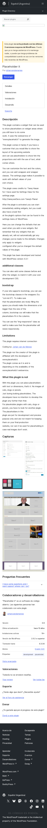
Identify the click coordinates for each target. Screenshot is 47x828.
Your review (7, 679)
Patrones (29, 743)
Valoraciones (10, 92)
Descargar (8, 77)
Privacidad (7, 743)
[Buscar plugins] (28, 19)
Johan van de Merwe (22, 347)
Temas (28, 735)
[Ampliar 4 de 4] (41, 494)
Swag (28, 764)
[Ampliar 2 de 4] (41, 443)
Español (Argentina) (16, 795)
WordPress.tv (9, 764)
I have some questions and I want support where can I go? (15, 585)
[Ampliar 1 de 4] (19, 443)
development (28, 654)
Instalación (10, 98)
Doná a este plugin (10, 715)
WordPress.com (10, 771)
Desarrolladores (9, 759)
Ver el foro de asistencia (13, 697)
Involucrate (30, 751)
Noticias (6, 735)
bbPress (7, 780)
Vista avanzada (9, 661)
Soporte (8, 111)
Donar (29, 759)
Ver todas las (39, 679)
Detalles (8, 86)
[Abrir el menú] (43, 3)
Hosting (5, 739)
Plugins (28, 739)
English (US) (40, 649)
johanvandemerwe (14, 70)
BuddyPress (9, 784)
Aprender (6, 751)
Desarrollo (9, 105)
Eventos (28, 755)
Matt (5, 776)
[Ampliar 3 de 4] (19, 482)
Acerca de (6, 730)
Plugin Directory (8, 11)
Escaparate (30, 730)
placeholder (39, 654)
